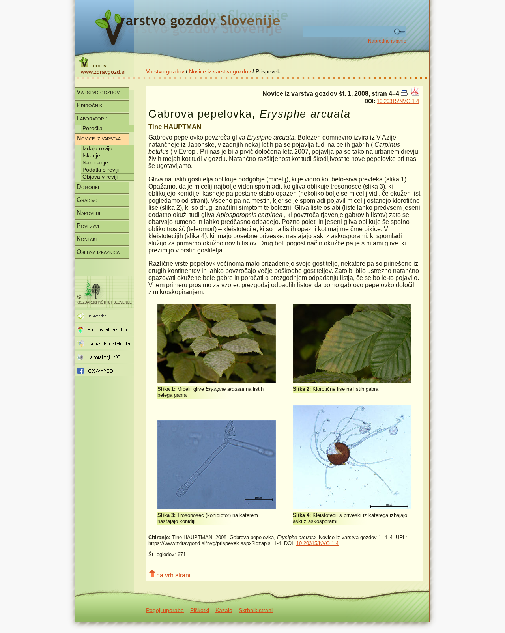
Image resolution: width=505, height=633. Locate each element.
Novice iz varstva (99, 138)
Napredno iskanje (387, 41)
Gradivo (87, 199)
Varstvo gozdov (165, 71)
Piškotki (199, 610)
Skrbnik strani (256, 610)
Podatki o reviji (100, 169)
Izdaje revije (97, 148)
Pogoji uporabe (165, 610)
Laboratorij (92, 118)
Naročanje (95, 162)
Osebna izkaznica (98, 251)
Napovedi (88, 212)
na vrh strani (173, 575)
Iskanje (91, 155)
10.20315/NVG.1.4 (398, 101)
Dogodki (88, 186)
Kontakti (88, 238)
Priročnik (89, 105)
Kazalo (223, 610)
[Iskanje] (399, 31)
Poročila (92, 128)
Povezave (89, 225)
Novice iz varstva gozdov (220, 71)
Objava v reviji (100, 177)
